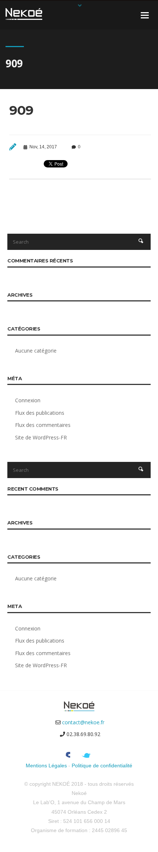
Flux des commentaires (43, 424)
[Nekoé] (24, 13)
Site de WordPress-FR (41, 437)
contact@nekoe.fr (83, 722)
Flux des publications (39, 412)
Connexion (27, 400)
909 (21, 110)
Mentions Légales (46, 765)
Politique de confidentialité (102, 765)
